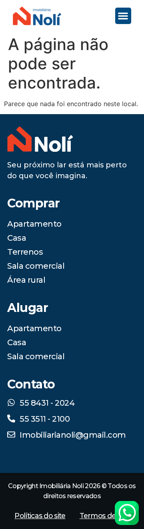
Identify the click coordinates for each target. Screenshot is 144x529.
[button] (123, 16)
